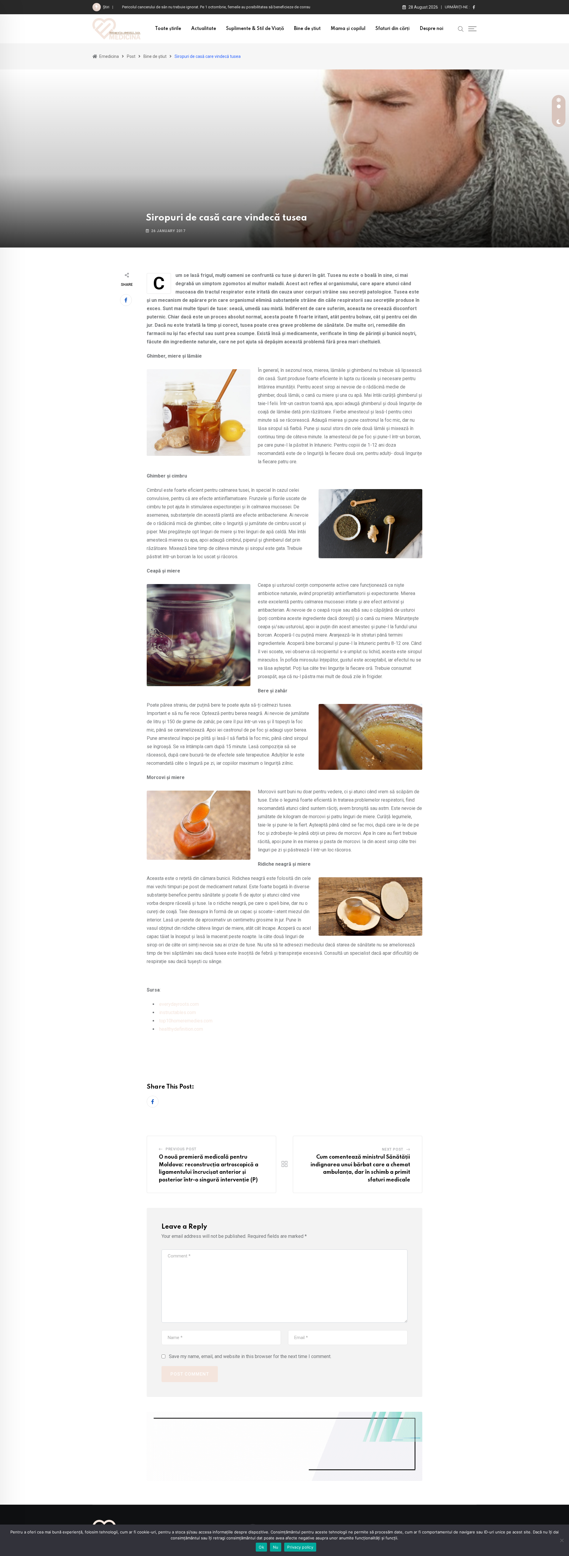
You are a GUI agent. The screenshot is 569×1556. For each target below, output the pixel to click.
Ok (261, 1547)
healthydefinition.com (181, 1029)
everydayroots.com (179, 1004)
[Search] (461, 28)
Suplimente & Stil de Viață (255, 28)
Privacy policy (300, 1547)
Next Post (392, 1149)
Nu (276, 1547)
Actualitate (203, 28)
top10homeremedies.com (185, 1021)
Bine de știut (307, 28)
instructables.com (177, 1012)
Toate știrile (168, 28)
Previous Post (181, 1149)
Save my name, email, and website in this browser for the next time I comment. (250, 1356)
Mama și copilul (348, 28)
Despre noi (431, 28)
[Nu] (562, 1540)
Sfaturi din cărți (392, 28)
